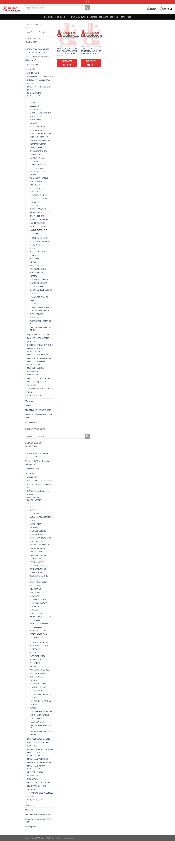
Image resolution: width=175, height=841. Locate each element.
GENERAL (35, 233)
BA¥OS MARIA (35, 120)
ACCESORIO (35, 102)
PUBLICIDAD (32, 375)
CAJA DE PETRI (36, 147)
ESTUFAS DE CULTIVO (38, 195)
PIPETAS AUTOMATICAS (40, 266)
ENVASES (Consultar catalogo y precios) (39, 88)
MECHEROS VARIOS (37, 223)
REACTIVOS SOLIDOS (38, 283)
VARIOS (30, 392)
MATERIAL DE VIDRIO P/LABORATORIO (36, 363)
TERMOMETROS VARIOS (39, 311)
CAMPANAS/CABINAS (38, 151)
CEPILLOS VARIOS (37, 158)
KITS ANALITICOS (37, 216)
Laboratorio (30, 69)
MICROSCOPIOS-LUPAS (39, 241)
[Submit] (87, 7)
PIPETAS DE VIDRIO (38, 269)
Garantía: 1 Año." (32, 64)
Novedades (92, 17)
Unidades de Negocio (57, 17)
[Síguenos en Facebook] (86, 2)
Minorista (29, 405)
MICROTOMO (35, 245)
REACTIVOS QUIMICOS (36, 382)
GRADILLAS (34, 206)
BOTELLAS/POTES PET (39, 137)
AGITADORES (35, 109)
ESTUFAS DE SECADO (38, 199)
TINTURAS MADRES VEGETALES (40, 389)
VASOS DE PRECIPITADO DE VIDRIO (41, 328)
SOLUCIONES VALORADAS (40, 297)
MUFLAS (33, 248)
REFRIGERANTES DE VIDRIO (41, 290)
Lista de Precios (127, 17)
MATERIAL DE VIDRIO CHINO (39, 358)
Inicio (44, 17)
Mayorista (29, 401)
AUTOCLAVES (35, 116)
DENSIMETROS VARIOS (39, 178)
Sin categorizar (31, 422)
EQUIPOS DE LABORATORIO (38, 335)
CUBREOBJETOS (36, 168)
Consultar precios (67, 63)
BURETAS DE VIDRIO (38, 144)
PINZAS (33, 262)
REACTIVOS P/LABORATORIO (39, 378)
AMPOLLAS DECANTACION (40, 113)
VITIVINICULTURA (34, 396)
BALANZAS (34, 123)
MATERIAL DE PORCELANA (38, 355)
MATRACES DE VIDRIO (39, 219)
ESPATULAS (34, 192)
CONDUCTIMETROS (38, 165)
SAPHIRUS (31, 385)
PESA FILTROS (35, 255)
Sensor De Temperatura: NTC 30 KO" (38, 416)
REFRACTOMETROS (37, 286)
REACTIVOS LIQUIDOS (39, 280)
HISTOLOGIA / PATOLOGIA (40, 213)
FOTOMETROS (35, 202)
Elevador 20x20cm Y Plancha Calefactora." (37, 58)
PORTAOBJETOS (36, 273)
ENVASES (31, 83)
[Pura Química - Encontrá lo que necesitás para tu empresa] (12, 9)
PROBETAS (34, 276)
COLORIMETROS (36, 161)
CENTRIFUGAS (35, 154)
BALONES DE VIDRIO (38, 127)
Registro (114, 17)
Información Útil (78, 17)
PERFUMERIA (32, 371)
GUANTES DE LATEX (38, 209)
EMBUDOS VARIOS (37, 188)
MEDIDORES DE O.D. (38, 226)
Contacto (103, 17)
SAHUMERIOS (35, 293)
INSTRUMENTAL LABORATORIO (40, 345)
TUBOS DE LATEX (36, 314)
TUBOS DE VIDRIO (37, 318)
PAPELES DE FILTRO (38, 252)
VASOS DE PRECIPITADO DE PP (41, 322)
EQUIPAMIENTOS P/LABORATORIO (34, 94)
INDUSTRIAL (32, 342)
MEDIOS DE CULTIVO (38, 230)
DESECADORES (36, 181)
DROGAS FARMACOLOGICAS (39, 80)
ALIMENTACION (33, 73)
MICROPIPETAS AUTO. (39, 238)
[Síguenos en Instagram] (88, 2)
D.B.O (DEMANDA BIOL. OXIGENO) (39, 173)
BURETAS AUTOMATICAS (40, 141)
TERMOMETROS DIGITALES (41, 307)
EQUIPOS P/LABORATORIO (38, 338)
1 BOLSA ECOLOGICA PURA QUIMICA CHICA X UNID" (37, 50)
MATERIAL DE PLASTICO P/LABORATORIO (37, 350)
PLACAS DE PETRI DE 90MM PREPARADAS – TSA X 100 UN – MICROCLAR (91, 51)
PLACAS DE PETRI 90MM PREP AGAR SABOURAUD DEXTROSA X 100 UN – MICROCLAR (67, 52)
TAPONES (34, 304)
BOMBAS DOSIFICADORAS (40, 134)
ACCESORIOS (35, 106)
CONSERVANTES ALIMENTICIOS (40, 76)
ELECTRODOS (35, 185)
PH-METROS (35, 259)
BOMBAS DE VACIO (37, 130)
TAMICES (33, 300)
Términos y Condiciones (64, 838)
